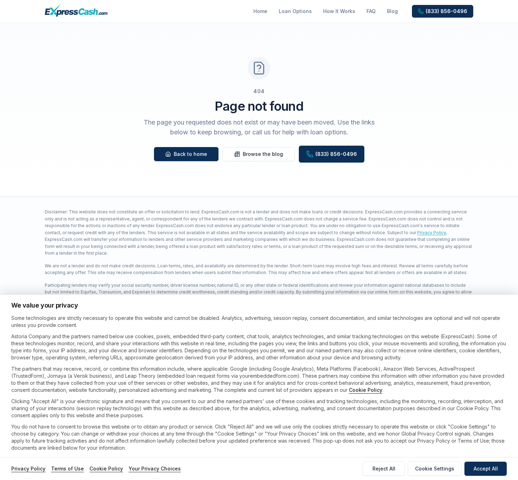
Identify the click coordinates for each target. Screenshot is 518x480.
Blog (392, 11)
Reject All (383, 469)
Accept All (486, 469)
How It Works (339, 11)
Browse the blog (263, 154)
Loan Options (295, 11)
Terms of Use (67, 469)
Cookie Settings (434, 469)
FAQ (371, 11)
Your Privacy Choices (155, 469)
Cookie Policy (365, 390)
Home (260, 11)
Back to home (190, 154)
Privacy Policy (431, 232)
